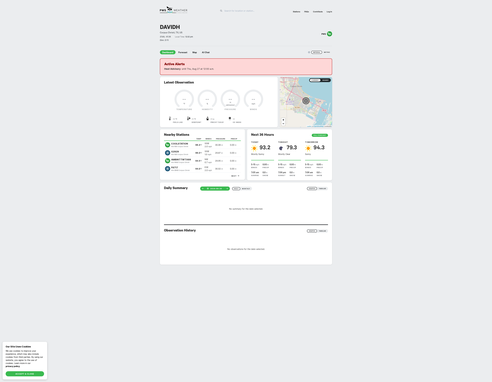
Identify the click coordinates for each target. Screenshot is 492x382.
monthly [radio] (246, 188)
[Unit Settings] (309, 52)
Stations (296, 12)
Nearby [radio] (325, 80)
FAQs (306, 12)
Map (194, 52)
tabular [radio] (322, 188)
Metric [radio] (327, 52)
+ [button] (283, 119)
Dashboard (167, 52)
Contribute (318, 12)
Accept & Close (25, 374)
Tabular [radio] (322, 231)
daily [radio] (236, 188)
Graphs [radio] (312, 231)
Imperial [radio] (316, 52)
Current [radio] (315, 80)
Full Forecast (320, 135)
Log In (329, 12)
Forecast (182, 52)
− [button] (283, 123)
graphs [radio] (312, 188)
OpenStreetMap (319, 126)
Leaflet (309, 126)
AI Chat (206, 52)
